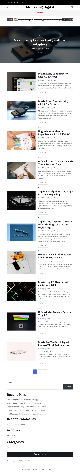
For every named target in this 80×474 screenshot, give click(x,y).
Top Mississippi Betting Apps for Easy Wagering (55, 193)
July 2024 (11, 435)
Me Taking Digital (40, 7)
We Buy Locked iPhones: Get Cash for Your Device (55, 256)
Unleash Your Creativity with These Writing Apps (55, 163)
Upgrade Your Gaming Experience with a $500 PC (43, 19)
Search (9, 382)
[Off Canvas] (8, 7)
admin (35, 48)
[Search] (72, 7)
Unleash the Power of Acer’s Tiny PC (54, 314)
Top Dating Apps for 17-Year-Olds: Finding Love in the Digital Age (55, 224)
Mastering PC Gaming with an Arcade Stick (54, 284)
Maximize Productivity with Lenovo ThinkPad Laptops (54, 344)
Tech (40, 35)
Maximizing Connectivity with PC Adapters (40, 42)
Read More (39, 53)
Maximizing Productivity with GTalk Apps (53, 75)
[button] (77, 46)
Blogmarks (53, 469)
